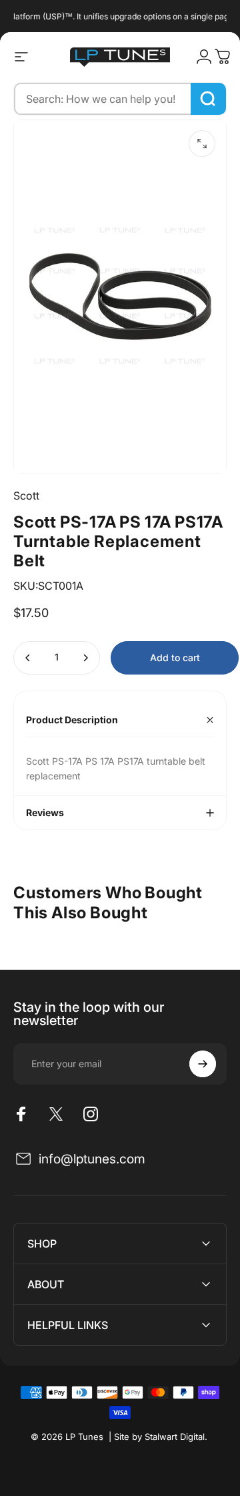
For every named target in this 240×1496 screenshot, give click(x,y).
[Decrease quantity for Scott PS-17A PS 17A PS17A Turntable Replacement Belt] (28, 658)
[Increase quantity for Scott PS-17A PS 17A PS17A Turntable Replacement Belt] (85, 658)
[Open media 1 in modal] (202, 143)
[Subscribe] (202, 1064)
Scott (26, 495)
